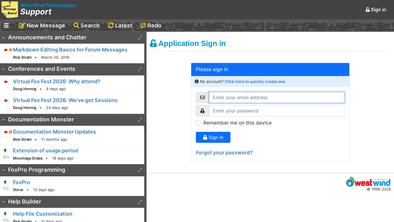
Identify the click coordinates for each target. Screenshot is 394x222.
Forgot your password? (224, 152)
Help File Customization (42, 214)
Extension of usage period (45, 150)
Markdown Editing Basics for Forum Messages (70, 50)
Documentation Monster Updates (54, 132)
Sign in (378, 9)
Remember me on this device (237, 123)
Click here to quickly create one (255, 81)
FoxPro (21, 182)
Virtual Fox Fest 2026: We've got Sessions (65, 100)
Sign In (215, 137)
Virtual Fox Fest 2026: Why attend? (56, 81)
